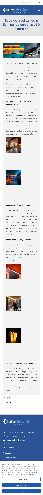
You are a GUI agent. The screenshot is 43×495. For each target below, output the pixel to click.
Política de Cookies (31, 474)
